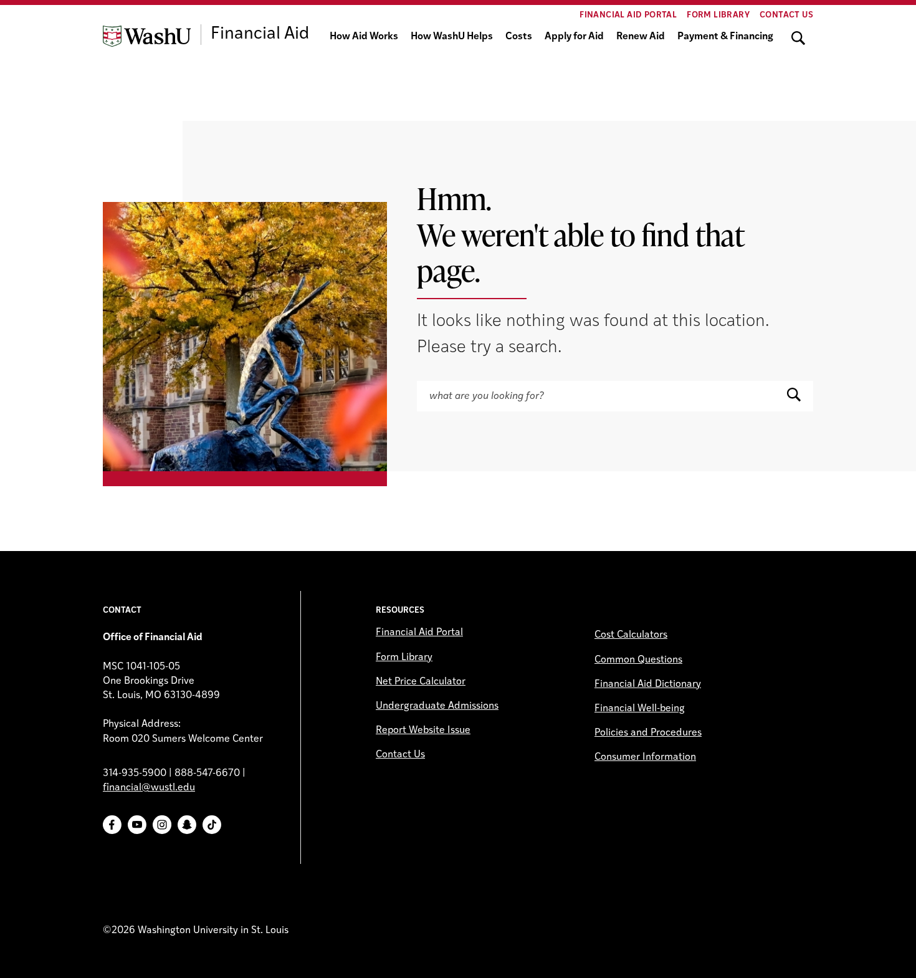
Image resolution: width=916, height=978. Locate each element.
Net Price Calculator (420, 682)
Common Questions (638, 660)
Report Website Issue (423, 731)
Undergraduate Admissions (437, 706)
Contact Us (786, 15)
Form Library (718, 15)
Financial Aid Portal (628, 15)
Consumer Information (645, 757)
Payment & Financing (725, 37)
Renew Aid (640, 37)
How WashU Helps (452, 37)
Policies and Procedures (648, 733)
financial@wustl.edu (149, 788)
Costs (518, 37)
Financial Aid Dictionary (647, 684)
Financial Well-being (639, 709)
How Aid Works (364, 37)
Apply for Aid (574, 37)
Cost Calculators (630, 635)
